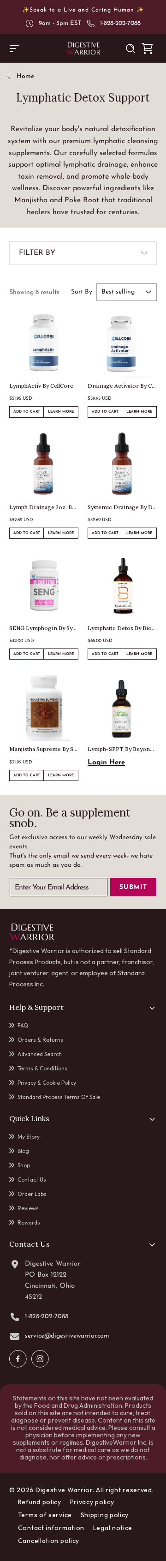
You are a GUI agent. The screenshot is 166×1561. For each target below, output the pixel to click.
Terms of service (45, 1515)
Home (25, 76)
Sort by (81, 291)
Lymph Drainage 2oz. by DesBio (43, 507)
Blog (23, 1150)
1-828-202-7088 (120, 23)
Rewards (29, 1222)
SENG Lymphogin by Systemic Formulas (43, 627)
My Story (29, 1136)
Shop (24, 1165)
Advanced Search (40, 1054)
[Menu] (14, 48)
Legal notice (112, 1528)
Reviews (28, 1208)
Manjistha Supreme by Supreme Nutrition (43, 748)
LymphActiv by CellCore (41, 385)
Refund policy (39, 1502)
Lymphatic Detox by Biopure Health (122, 627)
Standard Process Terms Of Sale (59, 1096)
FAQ (23, 1025)
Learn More (63, 413)
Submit (133, 887)
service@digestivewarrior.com (67, 1336)
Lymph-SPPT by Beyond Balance (122, 748)
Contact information (51, 1528)
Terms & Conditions (42, 1068)
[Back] (12, 76)
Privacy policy (92, 1502)
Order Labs (32, 1193)
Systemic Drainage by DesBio (122, 507)
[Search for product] (130, 48)
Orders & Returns (40, 1039)
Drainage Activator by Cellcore (122, 385)
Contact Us (32, 1179)
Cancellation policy (48, 1541)
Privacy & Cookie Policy (47, 1082)
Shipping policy (105, 1515)
